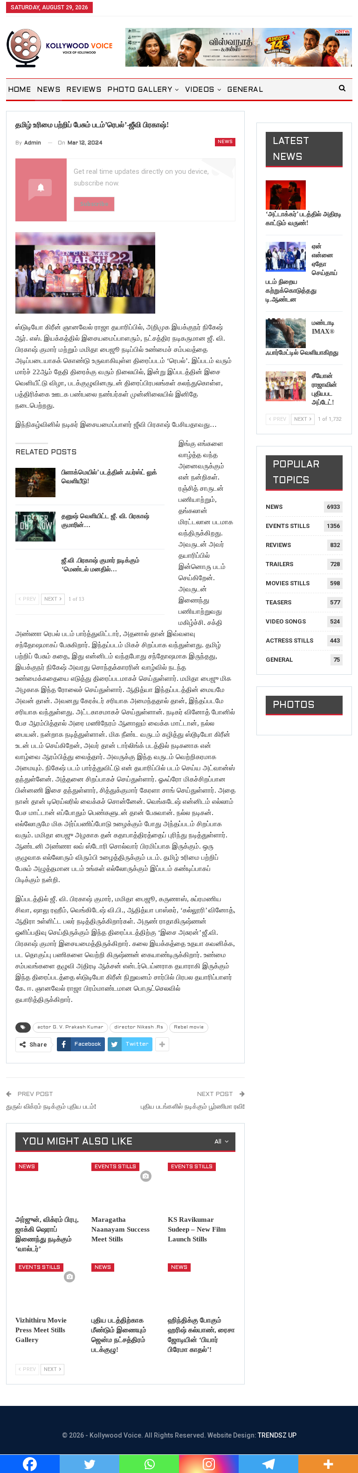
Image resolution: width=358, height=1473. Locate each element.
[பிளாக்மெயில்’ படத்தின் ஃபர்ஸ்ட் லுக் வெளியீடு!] (35, 483)
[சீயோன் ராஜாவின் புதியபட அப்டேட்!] (286, 386)
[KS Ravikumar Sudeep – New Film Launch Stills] (202, 1186)
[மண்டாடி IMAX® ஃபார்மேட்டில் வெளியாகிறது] (286, 333)
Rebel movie (189, 1027)
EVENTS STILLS (115, 1167)
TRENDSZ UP (277, 1435)
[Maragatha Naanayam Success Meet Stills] (125, 1186)
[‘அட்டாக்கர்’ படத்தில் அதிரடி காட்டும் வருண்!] (286, 195)
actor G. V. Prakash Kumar (70, 1027)
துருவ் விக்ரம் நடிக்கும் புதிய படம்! (51, 1107)
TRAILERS (279, 564)
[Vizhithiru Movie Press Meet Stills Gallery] (49, 1287)
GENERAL (245, 90)
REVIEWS (83, 90)
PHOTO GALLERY (139, 90)
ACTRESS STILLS (289, 640)
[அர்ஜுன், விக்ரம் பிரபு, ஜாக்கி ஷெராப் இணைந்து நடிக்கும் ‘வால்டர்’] (49, 1186)
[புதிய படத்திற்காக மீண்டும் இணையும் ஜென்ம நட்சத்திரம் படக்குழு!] (125, 1287)
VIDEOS (199, 90)
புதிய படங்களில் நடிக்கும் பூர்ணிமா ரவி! (193, 1107)
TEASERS (278, 602)
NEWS (48, 90)
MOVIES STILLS (288, 583)
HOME (19, 90)
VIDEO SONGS (286, 621)
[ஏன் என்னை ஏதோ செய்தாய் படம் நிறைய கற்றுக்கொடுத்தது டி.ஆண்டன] (286, 257)
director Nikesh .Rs (138, 1027)
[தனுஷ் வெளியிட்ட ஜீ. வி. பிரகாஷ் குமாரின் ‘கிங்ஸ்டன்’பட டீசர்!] (35, 526)
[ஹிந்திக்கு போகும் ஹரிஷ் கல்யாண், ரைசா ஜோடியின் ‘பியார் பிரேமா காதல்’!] (202, 1287)
